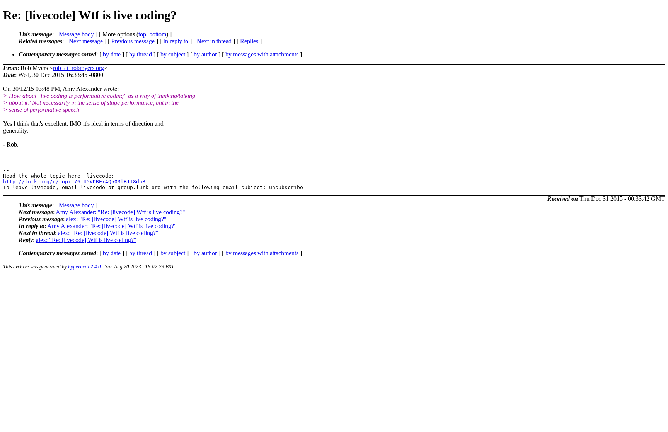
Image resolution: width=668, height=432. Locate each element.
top (142, 34)
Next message (86, 41)
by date (112, 54)
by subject (172, 54)
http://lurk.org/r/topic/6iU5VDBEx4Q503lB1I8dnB (74, 181)
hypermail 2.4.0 (84, 267)
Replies (249, 41)
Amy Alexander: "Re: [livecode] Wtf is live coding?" (120, 212)
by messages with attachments (261, 54)
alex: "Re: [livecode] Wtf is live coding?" (116, 219)
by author (205, 54)
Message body (76, 34)
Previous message (133, 41)
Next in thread (214, 41)
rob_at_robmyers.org (78, 68)
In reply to (175, 41)
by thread (140, 54)
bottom (157, 34)
